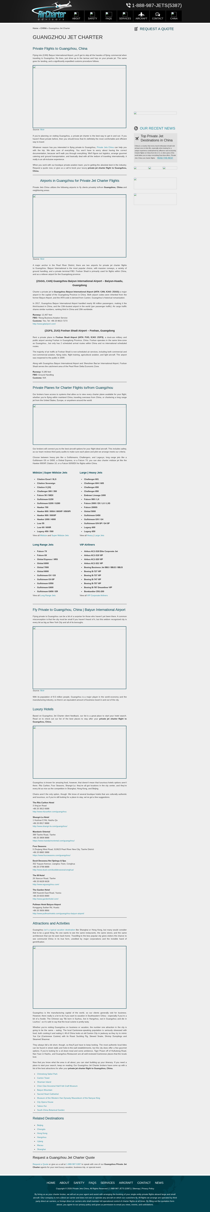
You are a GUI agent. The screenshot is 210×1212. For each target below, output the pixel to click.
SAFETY (92, 18)
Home (35, 28)
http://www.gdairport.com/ (44, 324)
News (159, 1182)
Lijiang (40, 1141)
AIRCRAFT (141, 18)
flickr (42, 129)
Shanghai (41, 1149)
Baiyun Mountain (44, 1090)
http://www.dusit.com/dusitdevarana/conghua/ (53, 870)
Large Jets (99, 535)
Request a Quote (40, 1164)
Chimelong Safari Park (47, 1074)
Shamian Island (44, 1082)
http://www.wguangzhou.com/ (46, 884)
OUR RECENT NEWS (157, 128)
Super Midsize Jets (60, 535)
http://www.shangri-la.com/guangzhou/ (50, 826)
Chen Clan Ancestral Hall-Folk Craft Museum (57, 1086)
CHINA (174, 18)
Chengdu (41, 1129)
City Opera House (45, 1102)
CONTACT (157, 18)
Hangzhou (41, 1137)
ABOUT (76, 18)
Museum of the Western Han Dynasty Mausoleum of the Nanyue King (68, 1098)
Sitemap (136, 1188)
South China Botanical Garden (51, 1110)
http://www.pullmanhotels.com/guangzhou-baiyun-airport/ (58, 913)
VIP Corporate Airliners (97, 595)
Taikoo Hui (42, 1106)
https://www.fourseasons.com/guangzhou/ (51, 855)
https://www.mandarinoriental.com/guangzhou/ (54, 841)
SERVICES (125, 18)
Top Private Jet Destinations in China (157, 138)
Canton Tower (43, 1078)
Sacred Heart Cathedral (48, 1094)
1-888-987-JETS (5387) (120, 1188)
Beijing (40, 1125)
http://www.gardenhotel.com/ (45, 899)
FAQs (109, 18)
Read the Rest (165, 158)
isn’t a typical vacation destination (59, 930)
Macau (40, 1145)
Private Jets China (105, 147)
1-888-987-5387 (73, 1164)
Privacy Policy (148, 1188)
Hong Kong (42, 1133)
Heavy (90, 535)
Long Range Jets (48, 595)
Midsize (43, 535)
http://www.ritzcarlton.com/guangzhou (50, 811)
